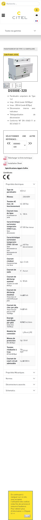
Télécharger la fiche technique (20, 158)
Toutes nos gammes (13, 31)
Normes (9, 378)
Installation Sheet (15, 163)
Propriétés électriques (15, 184)
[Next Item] (30, 143)
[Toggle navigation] (3, 15)
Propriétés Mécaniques (15, 372)
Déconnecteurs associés (15, 384)
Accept (27, 516)
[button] (37, 10)
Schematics (10, 390)
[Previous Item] (9, 143)
